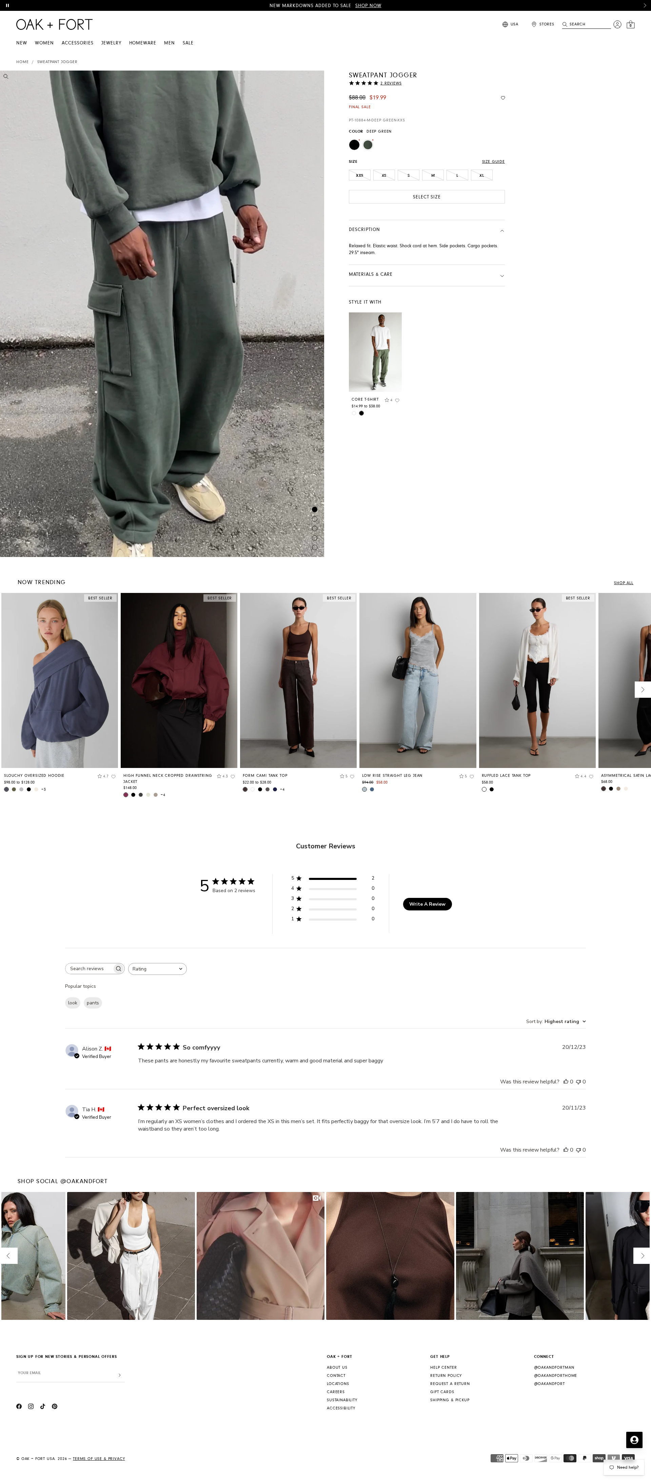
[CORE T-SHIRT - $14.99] (375, 352)
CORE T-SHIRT (365, 399)
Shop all (623, 583)
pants (93, 1003)
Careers (336, 1392)
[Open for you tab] (634, 1440)
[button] (645, 5)
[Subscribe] (120, 1375)
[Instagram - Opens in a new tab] (31, 1407)
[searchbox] (88, 968)
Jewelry (111, 43)
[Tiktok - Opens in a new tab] (42, 1407)
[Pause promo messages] (7, 5)
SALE (188, 43)
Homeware (143, 43)
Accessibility (341, 1408)
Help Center (443, 1367)
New (21, 43)
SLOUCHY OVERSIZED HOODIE (34, 775)
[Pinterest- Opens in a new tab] (54, 1407)
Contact (336, 1375)
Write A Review (427, 904)
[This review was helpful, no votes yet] (566, 1081)
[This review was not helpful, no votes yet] (578, 1081)
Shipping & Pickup (449, 1400)
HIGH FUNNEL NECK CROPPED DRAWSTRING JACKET (167, 778)
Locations (338, 1384)
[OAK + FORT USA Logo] (54, 24)
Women (44, 43)
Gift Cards (442, 1392)
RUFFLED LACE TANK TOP (506, 775)
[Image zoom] (6, 77)
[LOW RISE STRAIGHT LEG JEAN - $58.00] (417, 680)
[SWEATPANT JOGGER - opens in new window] (162, 314)
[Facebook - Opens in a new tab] (19, 1407)
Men (169, 43)
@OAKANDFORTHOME (555, 1375)
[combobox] (157, 969)
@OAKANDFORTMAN (554, 1367)
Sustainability (342, 1400)
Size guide (493, 161)
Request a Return (450, 1384)
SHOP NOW (368, 5)
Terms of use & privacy (99, 1459)
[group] (59, 695)
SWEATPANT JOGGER (57, 62)
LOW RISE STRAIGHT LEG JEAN (392, 775)
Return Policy (446, 1375)
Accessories (78, 43)
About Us (337, 1367)
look (72, 1003)
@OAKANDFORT (549, 1384)
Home (22, 62)
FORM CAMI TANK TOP (265, 775)
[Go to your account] (617, 24)
